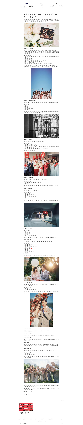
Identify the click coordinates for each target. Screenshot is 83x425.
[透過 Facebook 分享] (24, 394)
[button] (61, 6)
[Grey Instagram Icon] (62, 423)
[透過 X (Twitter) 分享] (26, 394)
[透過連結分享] (28, 394)
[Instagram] (56, 3)
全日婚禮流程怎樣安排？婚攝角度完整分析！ (25, 413)
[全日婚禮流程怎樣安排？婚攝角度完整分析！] (26, 407)
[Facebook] (55, 3)
